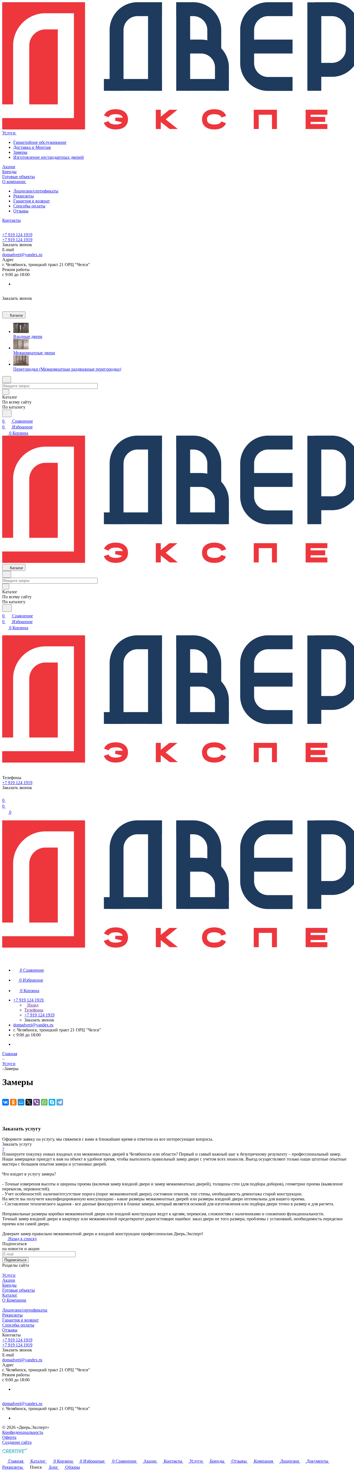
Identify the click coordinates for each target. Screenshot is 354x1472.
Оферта (9, 1437)
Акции (8, 1280)
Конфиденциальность (22, 1432)
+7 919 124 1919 (17, 234)
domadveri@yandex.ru (22, 254)
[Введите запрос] (7, 413)
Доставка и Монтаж (32, 147)
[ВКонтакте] (5, 1102)
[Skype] (52, 1102)
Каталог (9, 1295)
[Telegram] (59, 1102)
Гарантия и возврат (31, 201)
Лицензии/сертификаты (35, 191)
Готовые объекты (18, 1290)
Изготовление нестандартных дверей (48, 157)
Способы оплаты (29, 206)
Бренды (9, 1285)
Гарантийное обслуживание (39, 142)
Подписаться (15, 1260)
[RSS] (4, 1117)
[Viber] (36, 1102)
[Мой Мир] (21, 1102)
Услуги (8, 1275)
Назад (32, 1005)
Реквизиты (23, 196)
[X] (28, 1102)
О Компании (14, 1300)
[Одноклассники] (13, 1102)
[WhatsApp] (44, 1102)
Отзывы (20, 211)
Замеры (20, 152)
